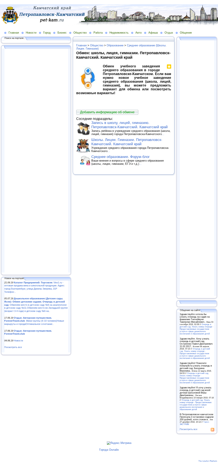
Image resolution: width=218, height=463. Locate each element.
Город (47, 32)
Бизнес (62, 32)
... (163, 134)
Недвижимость (119, 32)
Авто (138, 32)
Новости (31, 32)
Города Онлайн (109, 449)
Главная (14, 32)
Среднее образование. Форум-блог (120, 157)
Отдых (169, 32)
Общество (80, 32)
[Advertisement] (36, 161)
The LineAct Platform (207, 461)
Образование (115, 45)
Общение (186, 32)
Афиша (153, 32)
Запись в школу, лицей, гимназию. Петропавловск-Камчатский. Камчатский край (129, 125)
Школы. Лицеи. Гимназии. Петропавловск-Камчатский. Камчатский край (126, 142)
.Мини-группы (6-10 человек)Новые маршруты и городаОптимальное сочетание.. (34, 321)
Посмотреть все (13, 347)
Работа (98, 32)
